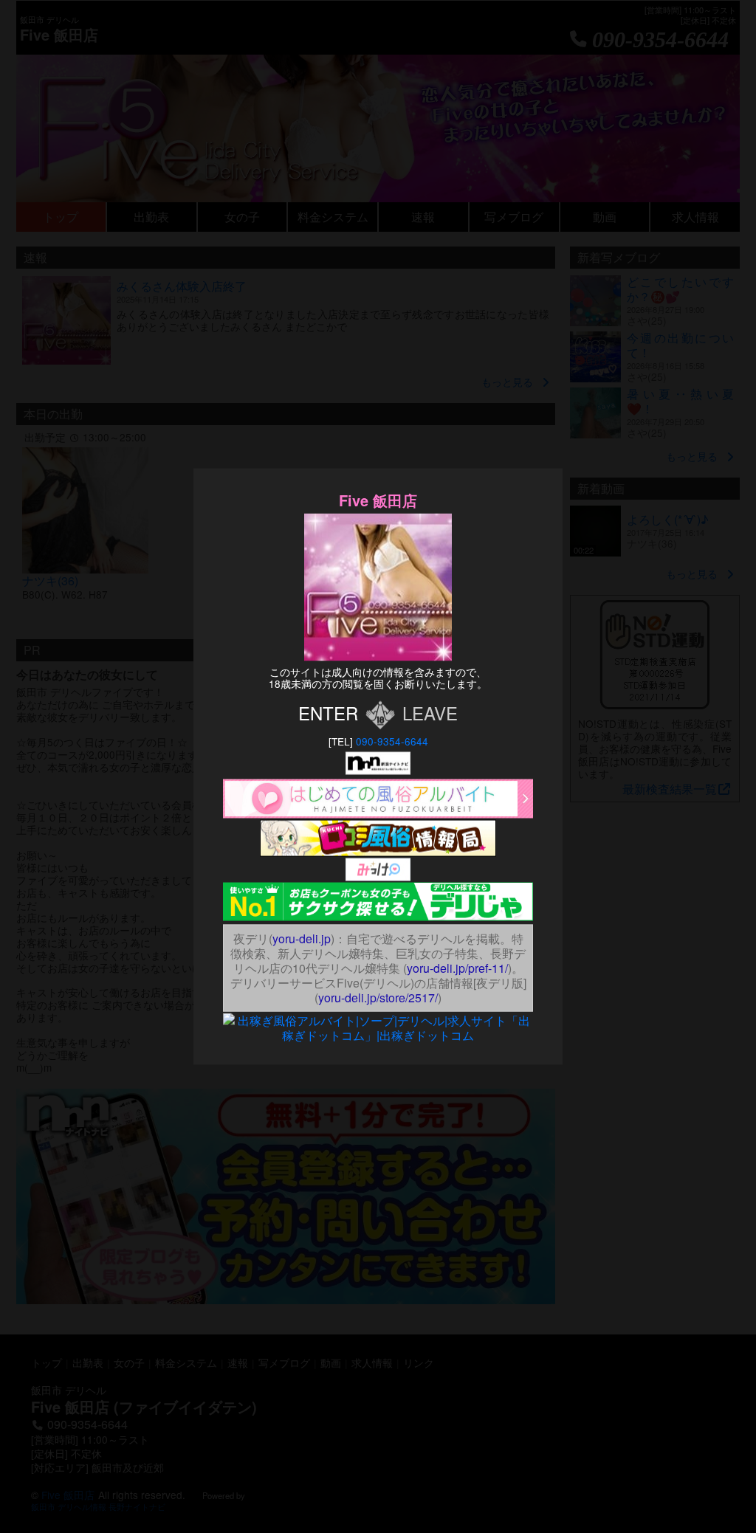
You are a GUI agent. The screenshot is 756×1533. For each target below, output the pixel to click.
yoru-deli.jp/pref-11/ (457, 968)
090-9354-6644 (392, 741)
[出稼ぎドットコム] (378, 1020)
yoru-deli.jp (301, 938)
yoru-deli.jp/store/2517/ (378, 997)
